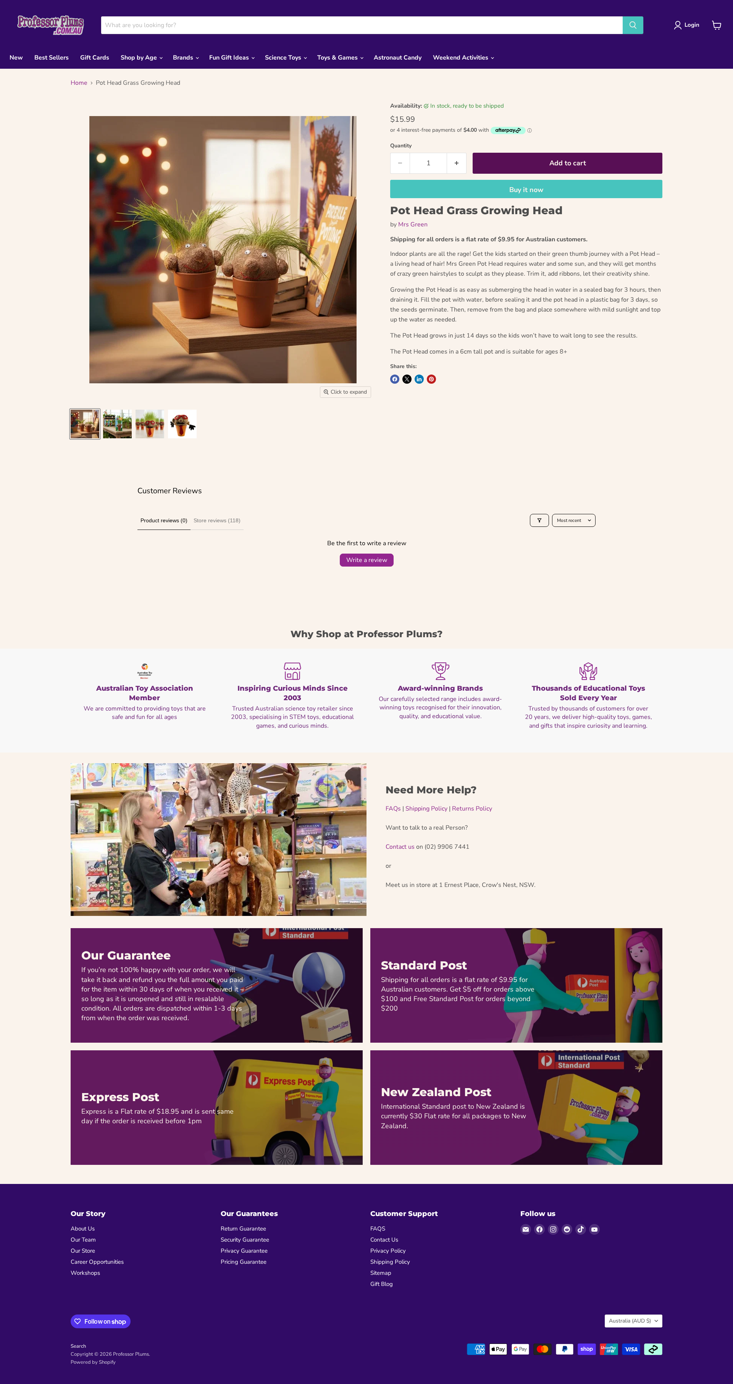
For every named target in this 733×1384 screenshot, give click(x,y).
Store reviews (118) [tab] (217, 520)
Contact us (400, 847)
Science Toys (284, 57)
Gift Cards (94, 57)
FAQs (393, 808)
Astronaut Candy (397, 57)
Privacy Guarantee (244, 1251)
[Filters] (539, 520)
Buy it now (526, 189)
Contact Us (384, 1240)
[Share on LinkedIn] (419, 379)
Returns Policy (472, 808)
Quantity (401, 146)
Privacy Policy (388, 1251)
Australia (630, 1320)
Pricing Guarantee (243, 1262)
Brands (184, 57)
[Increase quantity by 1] (457, 163)
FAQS (377, 1228)
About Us (83, 1228)
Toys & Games (338, 57)
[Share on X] (407, 379)
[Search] (633, 25)
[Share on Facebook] (394, 379)
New (16, 57)
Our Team (83, 1240)
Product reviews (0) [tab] (163, 520)
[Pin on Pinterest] (431, 379)
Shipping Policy (426, 808)
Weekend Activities (461, 57)
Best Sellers (51, 57)
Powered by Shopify (93, 1362)
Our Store (83, 1251)
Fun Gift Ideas (229, 57)
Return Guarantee (243, 1228)
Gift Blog (381, 1284)
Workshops (85, 1273)
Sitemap (380, 1273)
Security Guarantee (245, 1240)
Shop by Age (139, 57)
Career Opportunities (97, 1262)
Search (78, 1346)
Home (79, 82)
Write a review (366, 560)
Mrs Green (413, 224)
